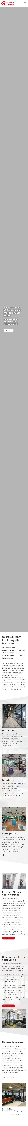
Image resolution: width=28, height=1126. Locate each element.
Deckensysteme (9, 833)
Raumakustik (8, 780)
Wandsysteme (8, 730)
